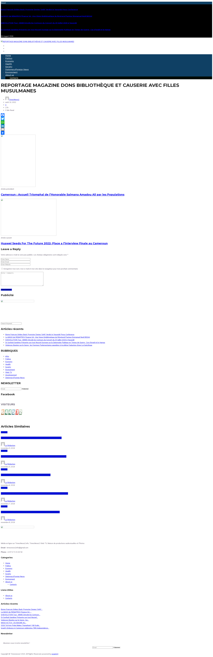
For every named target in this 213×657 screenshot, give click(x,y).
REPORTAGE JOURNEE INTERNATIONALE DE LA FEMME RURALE (34, 493)
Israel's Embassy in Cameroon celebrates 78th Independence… (25, 628)
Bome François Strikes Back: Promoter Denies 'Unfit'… (21, 609)
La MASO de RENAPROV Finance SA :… (16, 612)
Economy (9, 61)
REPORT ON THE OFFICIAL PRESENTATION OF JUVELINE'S (31, 438)
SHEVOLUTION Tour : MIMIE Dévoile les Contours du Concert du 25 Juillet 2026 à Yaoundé (39, 23)
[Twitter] (106, 118)
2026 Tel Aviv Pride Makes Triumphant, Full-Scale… (20, 625)
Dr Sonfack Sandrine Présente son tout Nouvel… (19, 617)
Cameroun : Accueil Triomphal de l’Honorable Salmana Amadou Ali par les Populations (62, 194)
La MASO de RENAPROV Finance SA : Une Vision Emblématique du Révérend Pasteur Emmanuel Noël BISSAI (46, 16)
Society (8, 66)
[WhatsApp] (106, 122)
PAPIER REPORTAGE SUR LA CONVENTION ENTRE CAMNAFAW (33, 456)
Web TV (8, 372)
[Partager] (106, 133)
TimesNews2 (14, 100)
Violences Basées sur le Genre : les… (15, 620)
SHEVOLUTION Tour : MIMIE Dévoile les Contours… (20, 615)
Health (8, 64)
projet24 (55, 654)
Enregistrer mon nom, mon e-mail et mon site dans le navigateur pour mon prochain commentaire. (41, 269)
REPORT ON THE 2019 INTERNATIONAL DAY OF (25, 475)
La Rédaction (10, 445)
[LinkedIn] (106, 126)
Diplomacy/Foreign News (17, 69)
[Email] (106, 129)
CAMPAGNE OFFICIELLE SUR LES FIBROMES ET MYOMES (30, 512)
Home (8, 55)
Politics (8, 58)
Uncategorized (11, 375)
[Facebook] (106, 115)
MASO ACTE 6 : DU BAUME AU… (13, 623)
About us (9, 75)
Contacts (14, 77)
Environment (11, 72)
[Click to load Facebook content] (1, 400)
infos (7, 356)
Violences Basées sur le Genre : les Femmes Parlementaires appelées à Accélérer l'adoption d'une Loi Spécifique (48, 345)
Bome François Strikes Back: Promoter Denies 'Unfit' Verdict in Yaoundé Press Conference (39, 10)
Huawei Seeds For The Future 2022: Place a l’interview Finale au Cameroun (54, 243)
